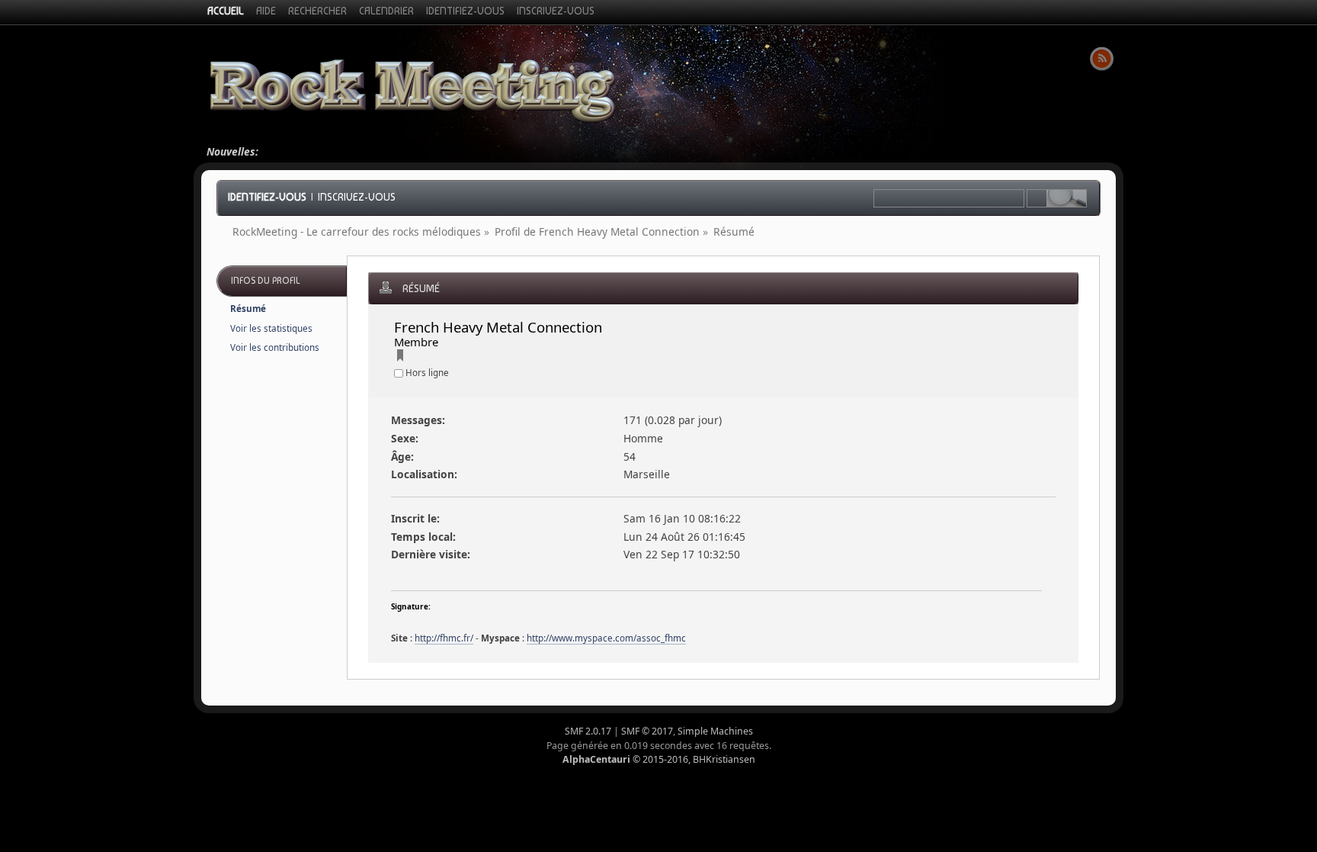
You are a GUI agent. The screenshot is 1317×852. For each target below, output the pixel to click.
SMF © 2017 (647, 731)
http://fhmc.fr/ (444, 638)
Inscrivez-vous (357, 197)
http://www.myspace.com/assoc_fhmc (606, 638)
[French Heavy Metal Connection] (400, 357)
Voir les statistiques (271, 328)
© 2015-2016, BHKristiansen (658, 759)
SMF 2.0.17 (588, 731)
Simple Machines (715, 731)
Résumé (248, 308)
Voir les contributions (274, 347)
